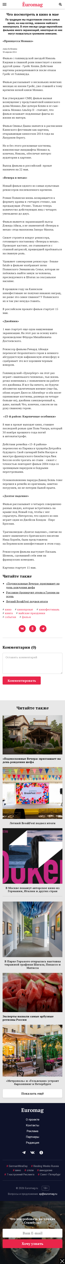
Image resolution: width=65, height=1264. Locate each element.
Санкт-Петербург (49, 1174)
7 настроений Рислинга (19, 1174)
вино (17, 1170)
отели (29, 1170)
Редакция (32, 1142)
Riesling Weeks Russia (45, 1166)
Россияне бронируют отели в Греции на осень (32, 594)
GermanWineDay (17, 1166)
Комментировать (22, 680)
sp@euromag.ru (48, 1194)
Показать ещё (32, 1093)
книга (8, 613)
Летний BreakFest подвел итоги (27, 601)
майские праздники (30, 613)
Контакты (32, 1125)
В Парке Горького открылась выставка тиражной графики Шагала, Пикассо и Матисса (33, 964)
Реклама (32, 1131)
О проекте (32, 1119)
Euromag (32, 4)
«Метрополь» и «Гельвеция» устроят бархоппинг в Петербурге (32, 1082)
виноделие (44, 1170)
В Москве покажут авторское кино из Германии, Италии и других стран (32, 889)
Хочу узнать (32, 1243)
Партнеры (32, 1137)
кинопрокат (24, 609)
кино (7, 609)
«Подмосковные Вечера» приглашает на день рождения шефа (32, 585)
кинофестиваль (48, 609)
